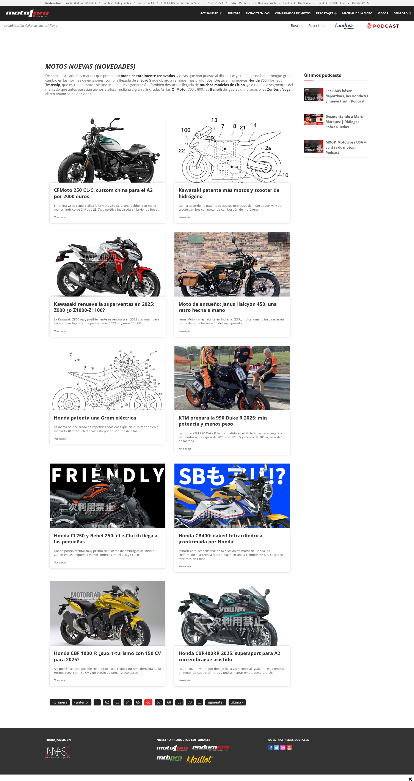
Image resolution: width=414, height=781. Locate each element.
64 (128, 702)
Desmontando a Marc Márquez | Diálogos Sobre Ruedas (344, 121)
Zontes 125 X (215, 3)
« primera (59, 702)
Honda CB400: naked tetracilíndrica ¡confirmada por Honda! (220, 538)
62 (107, 702)
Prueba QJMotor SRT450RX (81, 3)
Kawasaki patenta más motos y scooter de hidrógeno (229, 193)
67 (159, 702)
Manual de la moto (357, 13)
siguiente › (215, 702)
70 (190, 702)
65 (138, 702)
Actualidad (209, 13)
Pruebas (233, 13)
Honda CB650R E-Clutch (331, 3)
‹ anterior (81, 702)
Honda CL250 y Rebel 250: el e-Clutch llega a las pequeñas (105, 538)
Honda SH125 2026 (363, 3)
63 (117, 702)
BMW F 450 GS (238, 3)
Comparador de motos (292, 13)
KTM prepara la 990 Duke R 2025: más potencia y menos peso (223, 420)
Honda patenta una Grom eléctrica (95, 417)
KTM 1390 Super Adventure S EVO (181, 3)
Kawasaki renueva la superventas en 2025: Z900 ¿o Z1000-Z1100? (104, 307)
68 (169, 702)
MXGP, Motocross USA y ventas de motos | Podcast (346, 147)
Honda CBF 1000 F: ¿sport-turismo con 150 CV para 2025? (107, 656)
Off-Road (401, 13)
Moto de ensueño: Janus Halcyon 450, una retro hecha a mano (228, 307)
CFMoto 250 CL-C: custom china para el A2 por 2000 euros (103, 193)
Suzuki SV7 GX (146, 3)
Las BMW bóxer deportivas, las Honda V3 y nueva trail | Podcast (347, 96)
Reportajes (324, 13)
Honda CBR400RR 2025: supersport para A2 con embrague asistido (229, 656)
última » (237, 702)
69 (179, 702)
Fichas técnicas (258, 13)
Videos (383, 13)
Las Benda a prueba (265, 3)
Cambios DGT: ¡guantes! (117, 3)
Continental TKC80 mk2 (297, 3)
